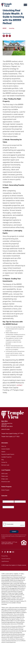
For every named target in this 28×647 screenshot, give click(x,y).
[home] (6, 4)
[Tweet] (4, 36)
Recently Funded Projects (7, 454)
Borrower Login (5, 465)
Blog (2, 459)
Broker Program (5, 490)
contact (19, 385)
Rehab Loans (4, 476)
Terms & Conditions (5, 558)
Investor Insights (5, 449)
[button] (25, 5)
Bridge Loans (4, 479)
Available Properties (6, 457)
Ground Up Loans (5, 481)
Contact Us (4, 462)
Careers (3, 451)
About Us (3, 446)
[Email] (10, 36)
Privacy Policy (4, 556)
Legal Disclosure (5, 561)
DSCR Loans (4, 473)
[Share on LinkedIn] (7, 36)
